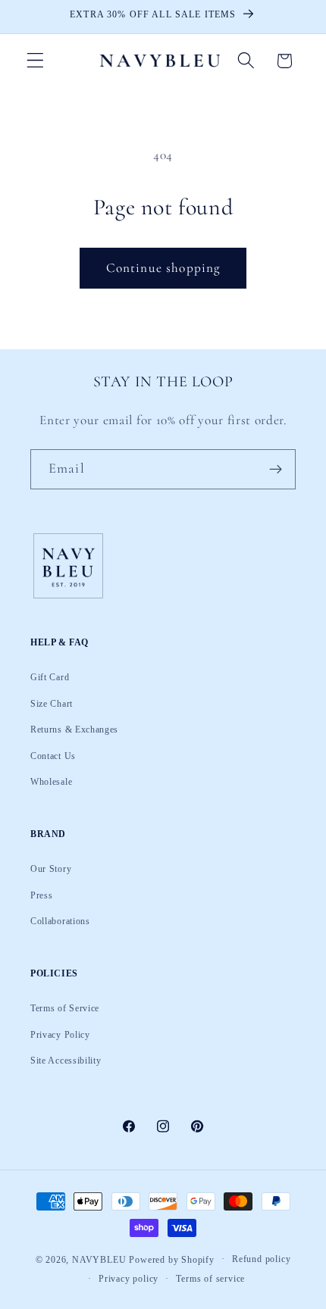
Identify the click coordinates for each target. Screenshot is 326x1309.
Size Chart (51, 703)
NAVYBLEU (99, 1259)
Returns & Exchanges (74, 729)
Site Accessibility (65, 1060)
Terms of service (210, 1278)
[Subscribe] (275, 469)
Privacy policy (128, 1278)
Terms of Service (64, 1008)
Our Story (50, 869)
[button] (35, 61)
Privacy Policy (60, 1034)
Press (41, 895)
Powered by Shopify (172, 1259)
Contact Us (53, 756)
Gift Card (49, 677)
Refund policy (261, 1259)
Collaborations (60, 921)
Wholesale (51, 781)
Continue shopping (163, 268)
